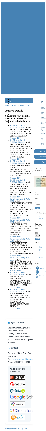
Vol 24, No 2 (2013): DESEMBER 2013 (17, 126)
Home (11, 99)
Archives (12, 112)
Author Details (24, 105)
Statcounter (10, 428)
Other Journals (41, 256)
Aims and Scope (41, 102)
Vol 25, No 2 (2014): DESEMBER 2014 (17, 141)
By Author (40, 250)
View (40, 217)
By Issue (40, 247)
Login (11, 104)
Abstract (13, 138)
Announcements (14, 114)
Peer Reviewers (41, 139)
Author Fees (41, 113)
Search (11, 108)
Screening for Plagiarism (41, 129)
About (11, 101)
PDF (19, 138)
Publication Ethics (41, 123)
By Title (40, 253)
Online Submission (41, 118)
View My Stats (21, 429)
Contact (12, 122)
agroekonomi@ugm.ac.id (24, 359)
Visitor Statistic (41, 144)
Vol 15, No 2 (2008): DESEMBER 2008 (17, 273)
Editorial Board (41, 134)
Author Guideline (41, 108)
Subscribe (41, 219)
